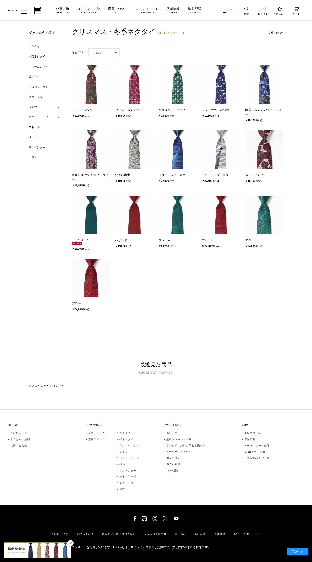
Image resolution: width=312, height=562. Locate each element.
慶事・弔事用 (127, 476)
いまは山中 (122, 175)
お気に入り (279, 14)
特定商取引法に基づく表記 (118, 534)
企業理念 (220, 534)
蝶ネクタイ (126, 439)
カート (296, 14)
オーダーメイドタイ (179, 451)
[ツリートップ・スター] (178, 149)
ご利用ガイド (18, 432)
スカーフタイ (127, 482)
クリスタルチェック (128, 110)
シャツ (123, 451)
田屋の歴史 (173, 458)
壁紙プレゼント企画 (179, 439)
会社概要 (200, 534)
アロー (249, 240)
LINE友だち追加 (254, 451)
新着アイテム (96, 432)
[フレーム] (178, 215)
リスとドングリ (82, 110)
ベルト (123, 464)
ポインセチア (254, 175)
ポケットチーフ (129, 458)
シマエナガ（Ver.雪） (216, 110)
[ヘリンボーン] (91, 215)
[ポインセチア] (264, 149)
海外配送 (195, 10)
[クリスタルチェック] (134, 84)
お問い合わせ (18, 445)
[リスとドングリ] (91, 84)
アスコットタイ (129, 445)
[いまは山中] (134, 149)
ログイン (263, 14)
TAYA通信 (172, 470)
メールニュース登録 (257, 445)
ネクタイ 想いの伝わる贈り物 (186, 445)
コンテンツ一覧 (88, 10)
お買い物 (62, 10)
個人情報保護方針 (155, 534)
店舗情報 (173, 10)
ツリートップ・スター (173, 175)
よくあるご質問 (20, 439)
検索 (246, 14)
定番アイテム (96, 439)
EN (231, 10)
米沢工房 (172, 432)
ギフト (123, 489)
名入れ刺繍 (173, 464)
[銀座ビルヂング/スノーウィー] (264, 84)
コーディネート (147, 10)
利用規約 (180, 534)
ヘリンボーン (81, 240)
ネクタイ (125, 432)
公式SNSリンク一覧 (257, 458)
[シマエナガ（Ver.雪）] (221, 84)
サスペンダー (127, 470)
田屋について (118, 10)
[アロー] (264, 215)
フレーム (164, 240)
